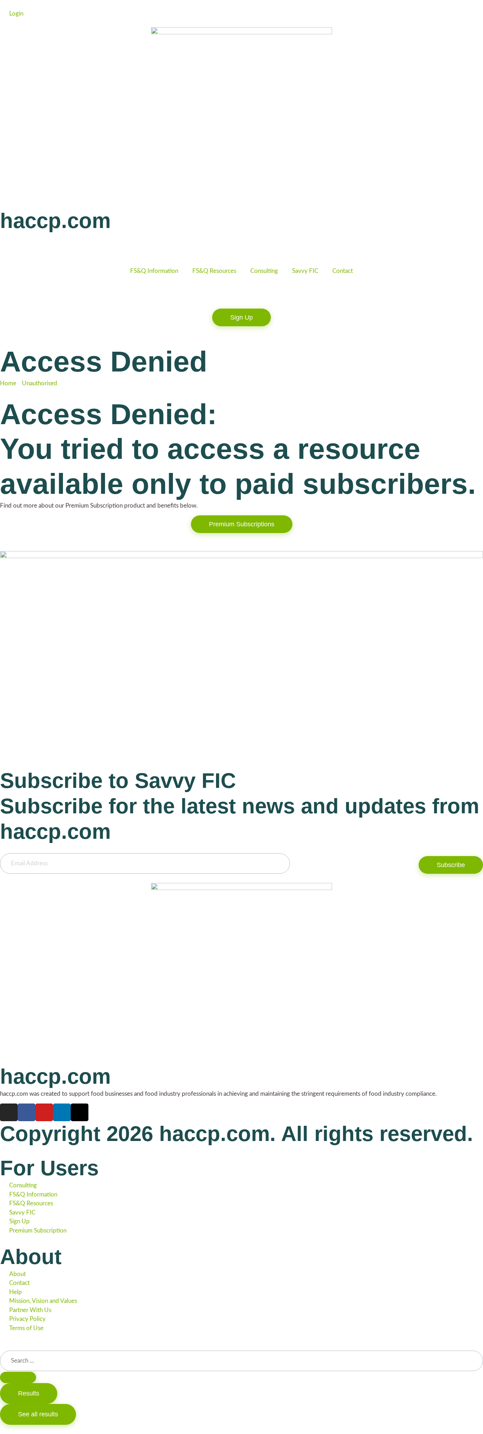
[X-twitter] (79, 1112)
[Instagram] (9, 1112)
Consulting (264, 271)
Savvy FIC (305, 271)
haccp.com (55, 221)
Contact (342, 271)
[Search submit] (18, 1377)
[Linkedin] (62, 1112)
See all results (38, 1414)
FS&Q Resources (214, 271)
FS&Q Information (154, 271)
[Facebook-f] (26, 1112)
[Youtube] (44, 1112)
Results (28, 1393)
